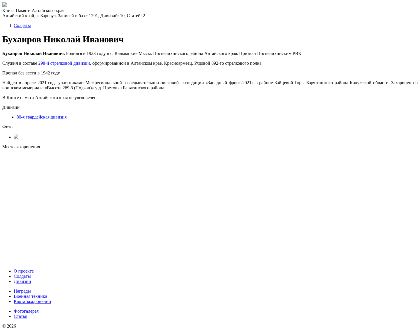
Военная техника (30, 296)
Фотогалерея (26, 311)
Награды (22, 291)
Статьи (20, 316)
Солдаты (22, 25)
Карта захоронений (32, 301)
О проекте (24, 271)
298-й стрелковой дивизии (64, 63)
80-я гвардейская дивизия (42, 117)
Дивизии (22, 281)
